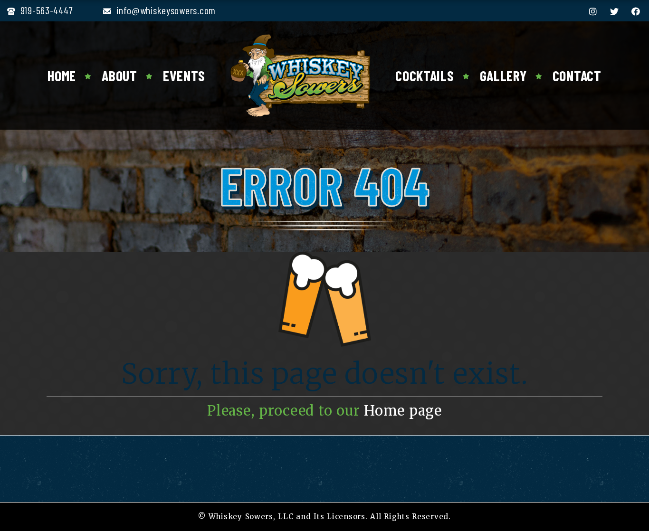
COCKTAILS (424, 75)
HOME (62, 75)
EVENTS (184, 75)
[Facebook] (636, 11)
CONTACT (577, 75)
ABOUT (119, 75)
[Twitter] (614, 11)
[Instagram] (593, 11)
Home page (403, 410)
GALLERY (503, 75)
